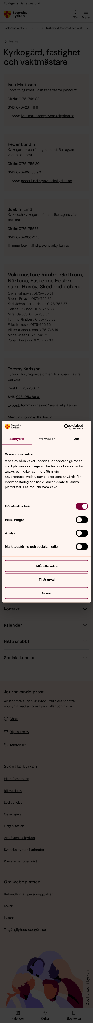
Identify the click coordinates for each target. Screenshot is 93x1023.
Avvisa (46, 593)
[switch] (82, 519)
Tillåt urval (47, 579)
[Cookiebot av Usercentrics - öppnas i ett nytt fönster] (69, 427)
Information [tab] (46, 439)
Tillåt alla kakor (46, 566)
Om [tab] (76, 439)
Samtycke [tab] (16, 439)
